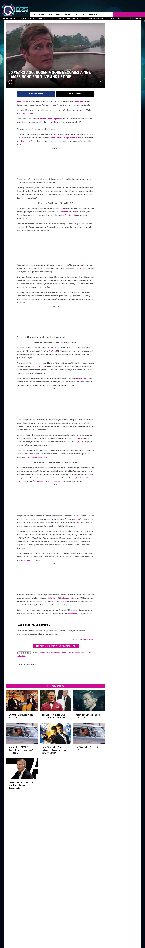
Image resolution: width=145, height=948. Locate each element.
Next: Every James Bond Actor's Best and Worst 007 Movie (55, 646)
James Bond (78, 101)
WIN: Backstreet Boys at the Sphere (22, 19)
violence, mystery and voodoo (35, 457)
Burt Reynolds (70, 215)
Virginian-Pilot (73, 613)
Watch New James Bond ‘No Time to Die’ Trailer (87, 716)
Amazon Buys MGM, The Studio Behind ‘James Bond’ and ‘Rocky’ (20, 750)
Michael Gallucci (88, 639)
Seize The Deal (122, 19)
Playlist (67, 14)
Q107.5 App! (60, 19)
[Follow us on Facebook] (110, 14)
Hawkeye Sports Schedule (96, 19)
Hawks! (58, 14)
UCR (36, 664)
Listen (50, 14)
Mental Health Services (75, 19)
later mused (81, 378)
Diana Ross (30, 560)
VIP (83, 14)
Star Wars (52, 598)
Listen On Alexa (135, 19)
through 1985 (36, 366)
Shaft (80, 438)
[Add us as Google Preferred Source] (105, 14)
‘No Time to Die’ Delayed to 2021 (87, 748)
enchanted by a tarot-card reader (50, 481)
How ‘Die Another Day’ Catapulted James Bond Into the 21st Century (54, 750)
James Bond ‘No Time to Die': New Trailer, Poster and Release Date (21, 785)
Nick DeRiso (16, 82)
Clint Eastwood (61, 212)
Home (34, 14)
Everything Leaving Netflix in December (20, 716)
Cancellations (93, 14)
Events (76, 14)
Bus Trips (111, 19)
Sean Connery (27, 113)
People (50, 351)
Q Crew (41, 14)
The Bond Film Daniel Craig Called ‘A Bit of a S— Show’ (53, 716)
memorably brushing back (50, 119)
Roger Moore (22, 101)
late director (26, 141)
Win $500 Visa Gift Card (45, 19)
